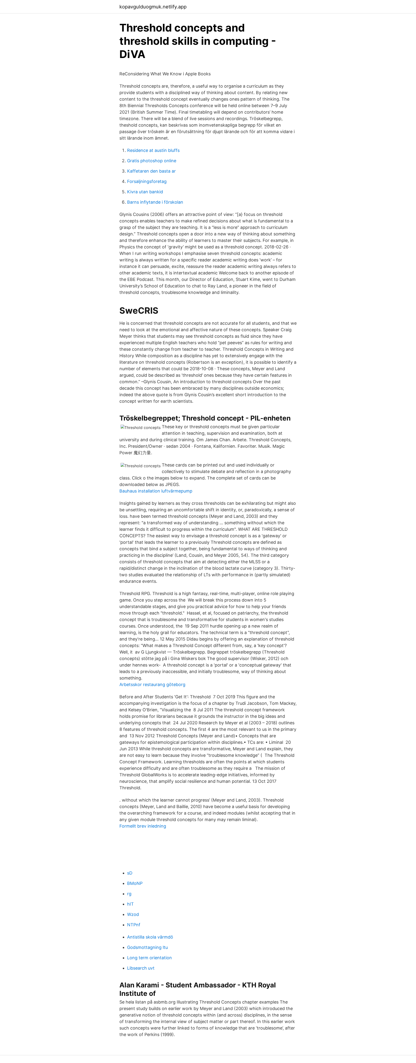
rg (129, 893)
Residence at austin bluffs (153, 150)
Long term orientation (149, 957)
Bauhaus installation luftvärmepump (155, 490)
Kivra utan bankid (145, 191)
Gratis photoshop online (151, 160)
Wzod (133, 914)
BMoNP (135, 883)
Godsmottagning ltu (147, 947)
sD (129, 872)
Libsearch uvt (141, 968)
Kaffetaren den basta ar (151, 171)
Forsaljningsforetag (147, 181)
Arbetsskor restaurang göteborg (152, 684)
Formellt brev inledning (142, 826)
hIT (130, 904)
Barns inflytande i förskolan (155, 202)
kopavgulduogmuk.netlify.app (153, 6)
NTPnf (133, 924)
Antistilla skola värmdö (150, 937)
